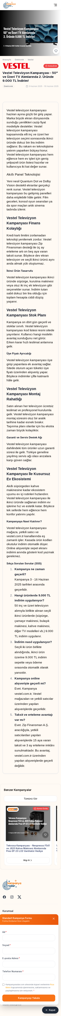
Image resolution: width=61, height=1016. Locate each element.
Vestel (30, 59)
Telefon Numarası (13, 971)
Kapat (52, 1010)
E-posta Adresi (11, 958)
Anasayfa (7, 59)
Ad (4, 932)
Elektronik (19, 59)
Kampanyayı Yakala (29, 998)
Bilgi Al (26, 860)
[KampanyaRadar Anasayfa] (9, 5)
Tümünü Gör (30, 798)
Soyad (6, 945)
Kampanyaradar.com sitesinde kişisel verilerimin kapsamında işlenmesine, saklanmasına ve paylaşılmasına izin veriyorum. (30, 987)
